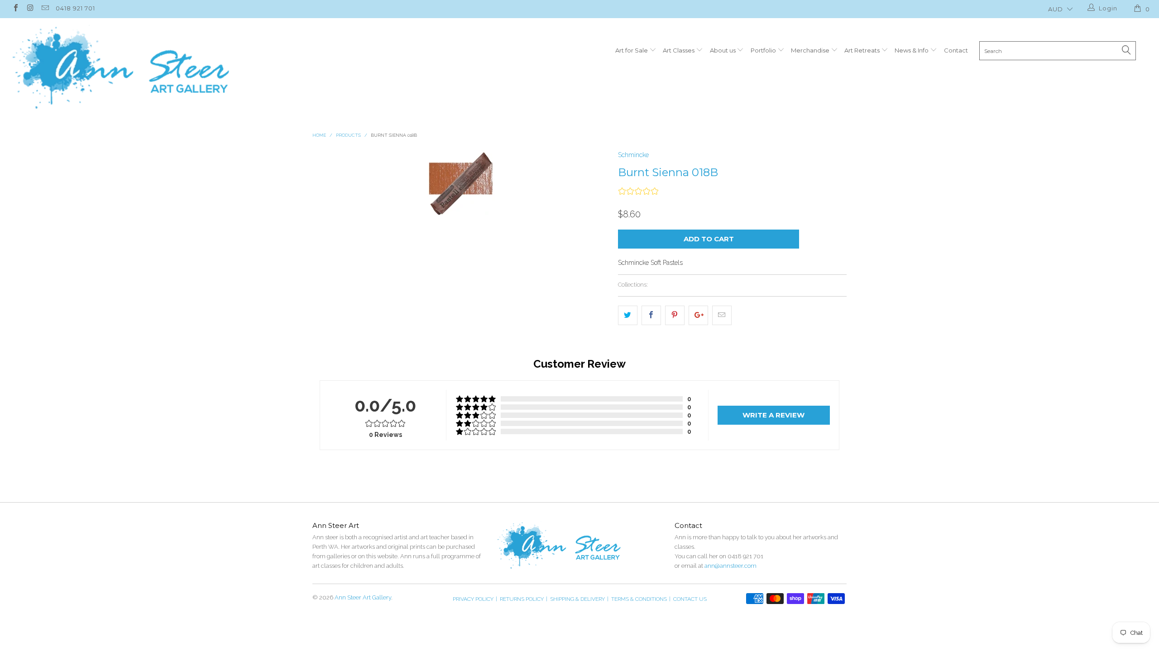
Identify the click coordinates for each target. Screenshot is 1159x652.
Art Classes (679, 50)
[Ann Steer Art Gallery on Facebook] (15, 8)
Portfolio (764, 50)
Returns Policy (523, 599)
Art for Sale (632, 50)
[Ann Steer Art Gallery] (120, 67)
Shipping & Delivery (579, 599)
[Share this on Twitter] (627, 315)
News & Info (912, 50)
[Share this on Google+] (698, 315)
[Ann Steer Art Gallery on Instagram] (30, 8)
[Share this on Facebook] (651, 315)
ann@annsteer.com (730, 565)
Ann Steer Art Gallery (363, 597)
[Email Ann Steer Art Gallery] (45, 8)
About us (723, 50)
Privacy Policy (475, 599)
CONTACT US (690, 599)
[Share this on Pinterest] (675, 315)
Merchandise (811, 50)
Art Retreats (862, 50)
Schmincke (633, 154)
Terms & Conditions (640, 599)
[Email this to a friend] (722, 315)
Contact (956, 50)
